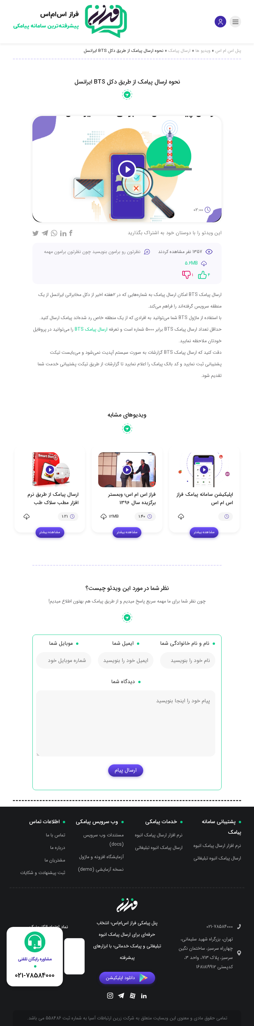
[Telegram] (121, 996)
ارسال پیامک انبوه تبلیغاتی (217, 858)
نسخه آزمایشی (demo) (101, 869)
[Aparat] (132, 997)
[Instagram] (110, 996)
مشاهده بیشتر (204, 532)
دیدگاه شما (123, 682)
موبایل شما (61, 643)
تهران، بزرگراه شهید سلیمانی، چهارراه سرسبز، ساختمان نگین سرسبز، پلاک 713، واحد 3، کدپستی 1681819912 (206, 953)
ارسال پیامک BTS (91, 329)
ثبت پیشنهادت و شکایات (42, 872)
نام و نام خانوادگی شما (184, 643)
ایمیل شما (123, 643)
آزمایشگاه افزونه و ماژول (101, 857)
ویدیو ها (202, 50)
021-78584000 (219, 926)
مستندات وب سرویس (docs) (103, 839)
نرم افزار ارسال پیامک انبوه (217, 845)
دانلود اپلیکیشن (120, 977)
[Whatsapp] (54, 233)
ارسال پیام (126, 770)
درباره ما (57, 847)
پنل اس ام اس (228, 50)
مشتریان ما (55, 860)
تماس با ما (55, 835)
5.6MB (191, 263)
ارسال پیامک (179, 50)
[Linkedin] (143, 996)
